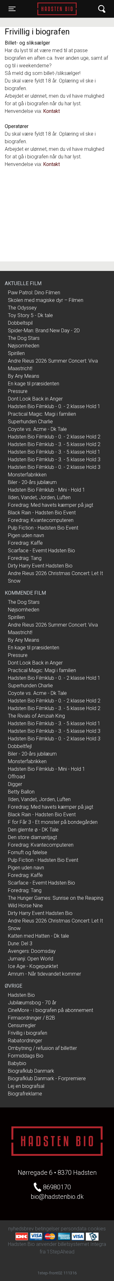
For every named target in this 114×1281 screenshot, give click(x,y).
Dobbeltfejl (20, 746)
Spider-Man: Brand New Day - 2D (44, 331)
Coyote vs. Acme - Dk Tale (37, 429)
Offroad (16, 777)
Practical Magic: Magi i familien (42, 414)
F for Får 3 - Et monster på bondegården (53, 822)
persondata (73, 1229)
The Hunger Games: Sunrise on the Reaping (55, 898)
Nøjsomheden (23, 346)
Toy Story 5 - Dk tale (30, 315)
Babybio (17, 1063)
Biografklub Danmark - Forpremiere (47, 1079)
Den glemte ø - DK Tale (33, 830)
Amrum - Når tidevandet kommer (44, 974)
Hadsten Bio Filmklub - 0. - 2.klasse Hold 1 (54, 406)
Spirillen (16, 353)
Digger (15, 784)
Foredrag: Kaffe (25, 543)
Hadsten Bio (57, 9)
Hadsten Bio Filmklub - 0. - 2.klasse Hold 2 (54, 437)
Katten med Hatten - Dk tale (38, 936)
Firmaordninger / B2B (31, 1018)
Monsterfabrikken (27, 475)
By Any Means (23, 376)
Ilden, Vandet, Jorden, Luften (39, 497)
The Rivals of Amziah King (36, 716)
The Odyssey (22, 308)
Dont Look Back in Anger (35, 399)
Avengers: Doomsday (32, 951)
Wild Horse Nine (25, 906)
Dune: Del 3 (20, 944)
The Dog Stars (24, 338)
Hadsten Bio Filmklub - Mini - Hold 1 (46, 490)
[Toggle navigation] (101, 9)
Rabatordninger (25, 1041)
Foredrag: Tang (24, 558)
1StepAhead (60, 1252)
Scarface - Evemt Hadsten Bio (41, 551)
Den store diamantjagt (32, 837)
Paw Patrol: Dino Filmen (34, 293)
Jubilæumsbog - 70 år (32, 1003)
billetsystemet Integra (82, 1244)
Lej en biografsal (26, 1086)
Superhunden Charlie (30, 422)
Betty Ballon (21, 792)
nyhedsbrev (21, 1229)
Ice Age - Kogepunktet (33, 966)
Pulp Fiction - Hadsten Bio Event (43, 528)
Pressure (18, 391)
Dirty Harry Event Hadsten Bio (40, 566)
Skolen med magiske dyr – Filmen (45, 300)
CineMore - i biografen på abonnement (50, 1010)
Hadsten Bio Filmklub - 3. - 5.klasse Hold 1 (54, 452)
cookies (97, 1229)
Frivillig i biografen (27, 1033)
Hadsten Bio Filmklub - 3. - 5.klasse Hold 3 (54, 460)
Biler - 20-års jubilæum (32, 482)
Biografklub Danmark (31, 1071)
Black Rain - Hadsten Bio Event (42, 513)
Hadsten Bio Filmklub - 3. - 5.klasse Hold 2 (54, 444)
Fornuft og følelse (27, 852)
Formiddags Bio (25, 1056)
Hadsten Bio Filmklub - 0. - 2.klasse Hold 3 (54, 467)
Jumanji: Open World (30, 959)
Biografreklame (25, 1094)
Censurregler (22, 1025)
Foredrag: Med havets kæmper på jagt (50, 505)
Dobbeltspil (20, 323)
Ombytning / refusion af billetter (42, 1048)
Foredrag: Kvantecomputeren (40, 520)
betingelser (47, 1229)
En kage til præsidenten (33, 384)
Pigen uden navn (26, 535)
